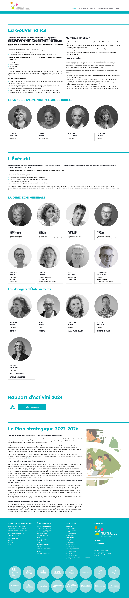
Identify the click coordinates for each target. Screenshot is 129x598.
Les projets (71, 542)
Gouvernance (72, 530)
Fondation (69, 526)
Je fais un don (72, 541)
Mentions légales (99, 552)
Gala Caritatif (72, 546)
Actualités (70, 535)
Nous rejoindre (72, 551)
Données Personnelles (101, 550)
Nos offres (71, 550)
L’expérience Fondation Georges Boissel (79, 557)
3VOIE (110, 547)
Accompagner (70, 537)
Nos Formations (72, 555)
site (29, 458)
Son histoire (71, 528)
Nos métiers (71, 553)
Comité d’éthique (73, 533)
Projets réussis (72, 544)
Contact (68, 559)
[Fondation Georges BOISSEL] (20, 5)
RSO (69, 532)
